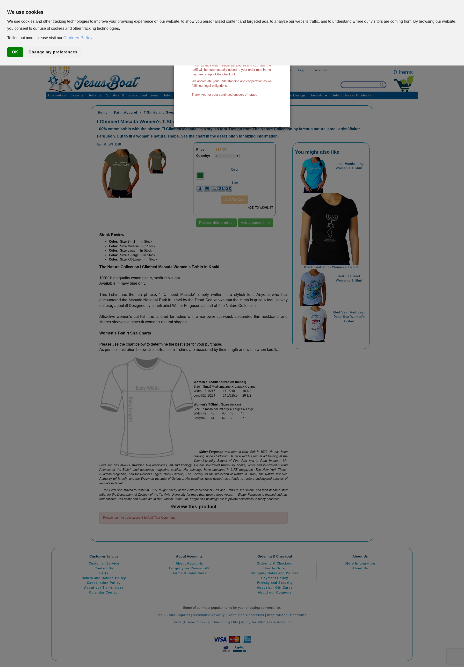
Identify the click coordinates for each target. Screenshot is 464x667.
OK (15, 52)
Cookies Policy (78, 38)
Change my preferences (53, 52)
